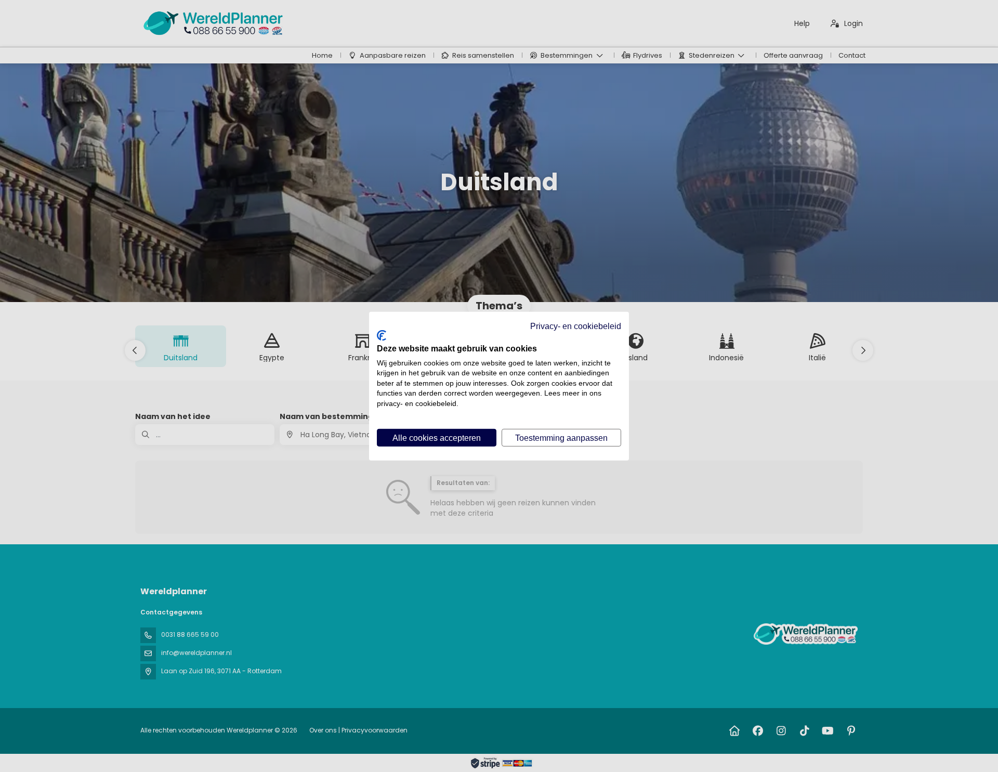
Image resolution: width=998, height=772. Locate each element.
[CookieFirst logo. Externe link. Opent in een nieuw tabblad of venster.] (381, 335)
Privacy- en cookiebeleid (575, 325)
